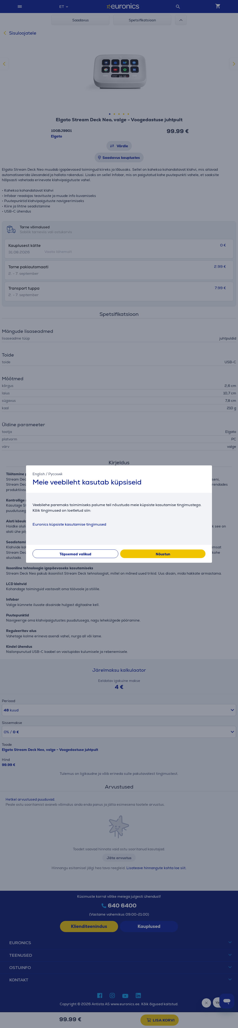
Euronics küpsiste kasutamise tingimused (69, 524)
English (39, 474)
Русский (55, 474)
